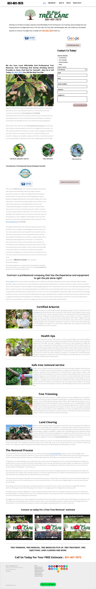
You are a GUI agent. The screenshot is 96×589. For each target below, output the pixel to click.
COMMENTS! (60, 95)
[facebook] (49, 566)
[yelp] (54, 566)
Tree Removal (26, 209)
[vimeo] (57, 569)
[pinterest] (49, 569)
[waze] (54, 569)
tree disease (11, 281)
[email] (52, 566)
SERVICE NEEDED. (62, 55)
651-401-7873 (16, 72)
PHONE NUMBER (62, 84)
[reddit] (62, 569)
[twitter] (57, 566)
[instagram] (59, 566)
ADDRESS (60, 89)
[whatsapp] (67, 566)
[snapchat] (59, 569)
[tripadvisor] (64, 569)
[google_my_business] (52, 569)
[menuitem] (44, 3)
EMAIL (59, 78)
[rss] (58, 571)
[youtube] (62, 566)
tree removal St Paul (55, 453)
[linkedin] (64, 566)
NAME (59, 72)
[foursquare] (67, 569)
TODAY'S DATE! (61, 67)
